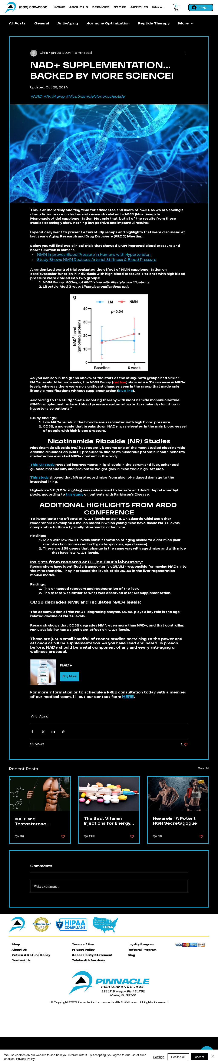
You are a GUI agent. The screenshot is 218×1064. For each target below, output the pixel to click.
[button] (176, 7)
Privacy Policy (25, 1059)
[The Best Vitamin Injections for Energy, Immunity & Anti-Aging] (109, 794)
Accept (199, 1057)
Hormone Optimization (107, 23)
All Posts (17, 23)
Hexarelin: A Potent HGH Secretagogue (175, 821)
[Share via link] (64, 731)
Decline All (178, 1057)
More (183, 23)
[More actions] (185, 53)
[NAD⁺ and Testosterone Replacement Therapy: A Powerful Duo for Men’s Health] (40, 794)
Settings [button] (158, 1057)
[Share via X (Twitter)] (43, 731)
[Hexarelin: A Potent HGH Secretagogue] (178, 794)
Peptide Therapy (154, 23)
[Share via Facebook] (32, 731)
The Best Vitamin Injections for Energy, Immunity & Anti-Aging (108, 821)
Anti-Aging (67, 23)
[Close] (212, 1057)
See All (203, 768)
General (41, 23)
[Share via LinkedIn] (53, 731)
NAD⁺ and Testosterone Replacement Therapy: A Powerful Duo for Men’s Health (38, 822)
